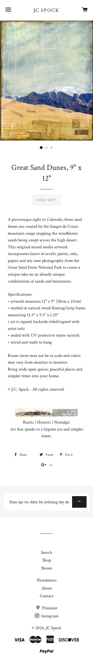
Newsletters (47, 580)
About (46, 588)
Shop (46, 560)
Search (46, 552)
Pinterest (49, 608)
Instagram (49, 616)
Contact (46, 596)
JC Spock (47, 10)
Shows (46, 568)
